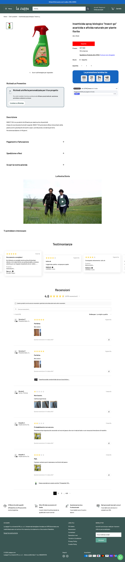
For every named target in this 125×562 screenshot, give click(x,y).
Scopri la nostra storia (11, 533)
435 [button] (67, 493)
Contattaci (71, 532)
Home (5, 16)
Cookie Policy (72, 544)
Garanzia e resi (73, 535)
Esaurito (83, 44)
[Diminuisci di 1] (82, 66)
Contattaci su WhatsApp (17, 103)
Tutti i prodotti (13, 16)
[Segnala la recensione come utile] (109, 339)
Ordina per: (92, 314)
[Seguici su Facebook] (63, 556)
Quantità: (76, 66)
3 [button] (61, 493)
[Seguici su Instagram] (67, 556)
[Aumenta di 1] (91, 66)
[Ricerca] (88, 9)
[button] (13, 267)
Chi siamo (71, 526)
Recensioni (71, 529)
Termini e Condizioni (74, 538)
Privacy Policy (72, 541)
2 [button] (58, 493)
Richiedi (101, 540)
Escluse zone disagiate (107, 55)
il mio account (98, 9)
